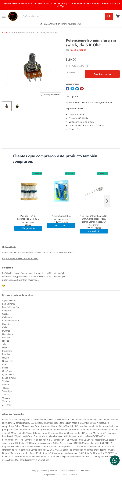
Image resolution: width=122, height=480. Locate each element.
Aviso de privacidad (68, 470)
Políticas (53, 470)
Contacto (43, 470)
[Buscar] (109, 16)
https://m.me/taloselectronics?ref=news (20, 258)
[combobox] (62, 16)
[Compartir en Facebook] (67, 88)
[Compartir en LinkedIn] (77, 88)
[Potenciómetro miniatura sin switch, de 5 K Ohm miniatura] (6, 106)
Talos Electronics (78, 49)
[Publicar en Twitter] (72, 88)
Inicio (5, 32)
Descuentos (85, 470)
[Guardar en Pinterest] (82, 88)
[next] (107, 201)
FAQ (34, 470)
